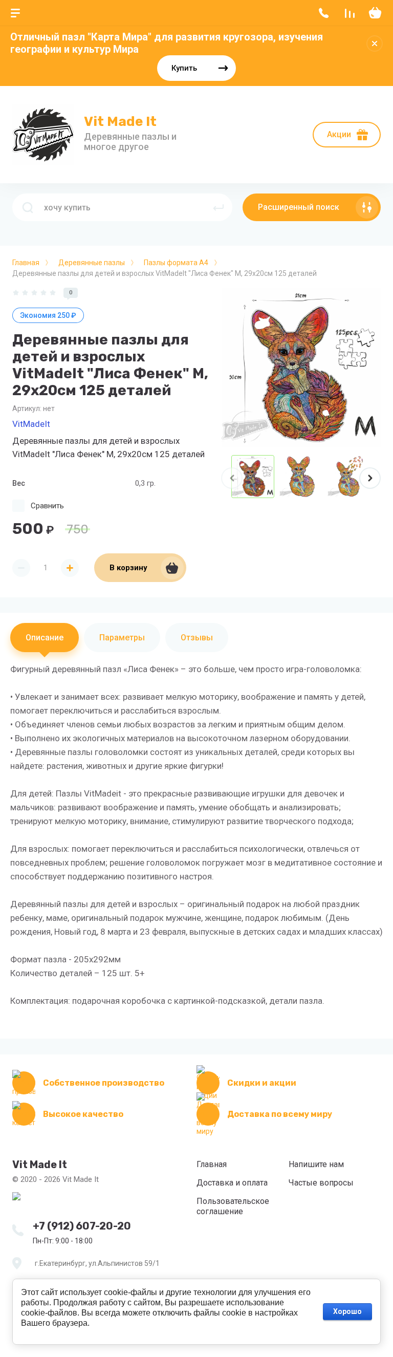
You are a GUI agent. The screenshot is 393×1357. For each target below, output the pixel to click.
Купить (184, 68)
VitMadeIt (31, 424)
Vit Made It (120, 122)
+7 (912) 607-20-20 (82, 1226)
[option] (301, 367)
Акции (339, 134)
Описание (44, 637)
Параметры (122, 637)
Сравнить (47, 505)
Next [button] (370, 478)
